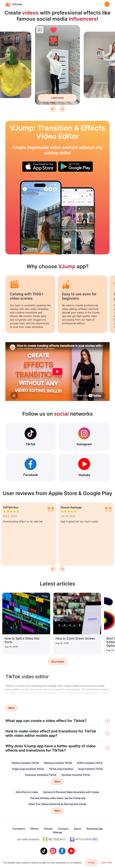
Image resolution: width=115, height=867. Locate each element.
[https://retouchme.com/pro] (84, 839)
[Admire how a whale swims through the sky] (41, 217)
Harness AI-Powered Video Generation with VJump (71, 792)
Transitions (18, 828)
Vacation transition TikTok (75, 774)
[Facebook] (62, 850)
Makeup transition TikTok (58, 762)
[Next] (62, 109)
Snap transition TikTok (90, 768)
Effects (34, 828)
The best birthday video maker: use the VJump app (57, 798)
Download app (94, 828)
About (77, 828)
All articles (57, 661)
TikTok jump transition (61, 768)
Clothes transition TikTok (25, 762)
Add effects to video (27, 792)
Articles (48, 828)
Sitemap (57, 832)
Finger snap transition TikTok (28, 768)
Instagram (84, 444)
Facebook (30, 475)
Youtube (84, 475)
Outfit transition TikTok (90, 762)
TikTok (30, 444)
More (12, 708)
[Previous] (53, 109)
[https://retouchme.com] (54, 839)
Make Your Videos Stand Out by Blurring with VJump (57, 804)
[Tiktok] (44, 850)
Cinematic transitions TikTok (40, 774)
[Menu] (107, 4)
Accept (91, 862)
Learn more (57, 97)
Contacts (63, 828)
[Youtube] (71, 850)
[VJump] (13, 4)
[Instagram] (53, 850)
